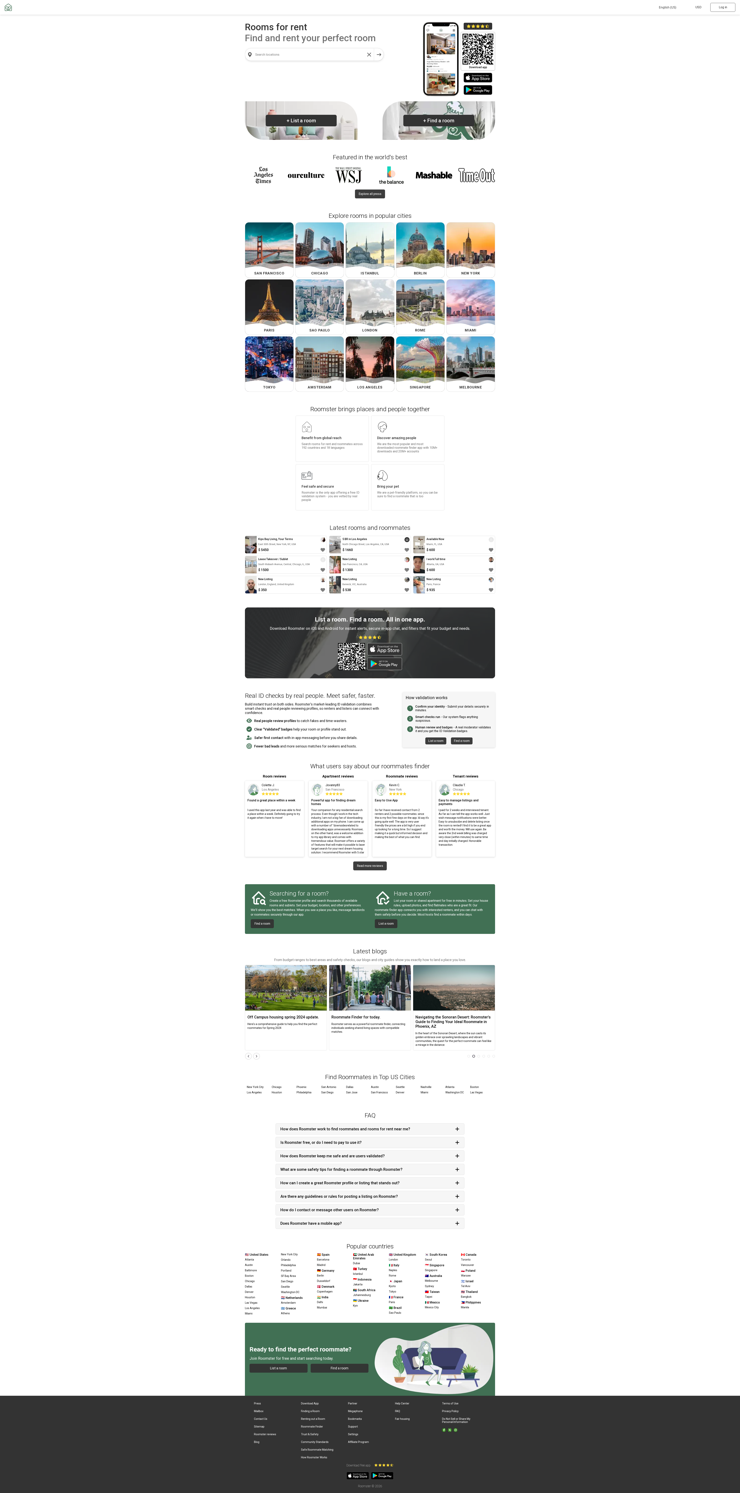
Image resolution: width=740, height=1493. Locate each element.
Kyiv (355, 1305)
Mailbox (258, 1411)
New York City (255, 1087)
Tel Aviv (465, 1286)
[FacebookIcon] (444, 1430)
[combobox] (309, 54)
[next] (379, 54)
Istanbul (358, 1273)
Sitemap (259, 1426)
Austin (375, 1087)
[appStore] (478, 78)
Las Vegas (476, 1092)
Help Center (402, 1403)
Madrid (321, 1265)
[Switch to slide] (468, 1056)
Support (353, 1426)
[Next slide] (256, 1056)
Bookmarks (355, 1418)
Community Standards (315, 1442)
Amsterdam (288, 1302)
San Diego (327, 1092)
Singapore (431, 1270)
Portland (286, 1270)
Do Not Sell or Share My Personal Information (456, 1420)
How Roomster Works (314, 1457)
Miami (424, 1092)
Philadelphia (304, 1092)
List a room (301, 120)
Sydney (429, 1286)
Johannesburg (362, 1295)
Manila (465, 1307)
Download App (310, 1403)
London (393, 1259)
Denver (400, 1092)
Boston (474, 1087)
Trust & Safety (310, 1434)
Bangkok (466, 1296)
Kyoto (392, 1286)
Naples (393, 1270)
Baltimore (251, 1270)
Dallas (349, 1087)
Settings (353, 1434)
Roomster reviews (265, 1434)
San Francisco (379, 1092)
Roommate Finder (312, 1426)
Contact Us (260, 1418)
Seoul (428, 1259)
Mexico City (432, 1307)
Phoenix (301, 1087)
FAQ (397, 1411)
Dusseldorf (323, 1280)
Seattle (400, 1087)
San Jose (351, 1092)
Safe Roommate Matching (317, 1449)
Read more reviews (370, 866)
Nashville (426, 1087)
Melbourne (431, 1280)
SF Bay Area (288, 1275)
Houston (277, 1092)
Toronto (466, 1259)
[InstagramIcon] (455, 1430)
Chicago (277, 1087)
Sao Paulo (395, 1312)
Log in (723, 7)
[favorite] (322, 549)
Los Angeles (254, 1092)
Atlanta (449, 1087)
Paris (392, 1302)
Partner (352, 1403)
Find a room (438, 120)
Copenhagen (325, 1291)
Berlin (320, 1275)
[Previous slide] (248, 1056)
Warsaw (466, 1275)
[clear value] (369, 54)
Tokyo (392, 1291)
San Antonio (328, 1087)
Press (257, 1403)
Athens (285, 1313)
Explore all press (370, 194)
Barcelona (323, 1259)
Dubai (356, 1263)
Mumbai (322, 1307)
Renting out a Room (313, 1418)
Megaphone (355, 1411)
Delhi (320, 1302)
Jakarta (357, 1284)
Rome (392, 1275)
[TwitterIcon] (450, 1430)
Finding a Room (310, 1411)
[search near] (250, 54)
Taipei (428, 1296)
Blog (256, 1442)
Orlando (286, 1259)
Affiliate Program (358, 1442)
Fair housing (402, 1418)
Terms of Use (450, 1403)
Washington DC (454, 1092)
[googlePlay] (478, 90)
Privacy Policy (450, 1411)
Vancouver (467, 1265)
